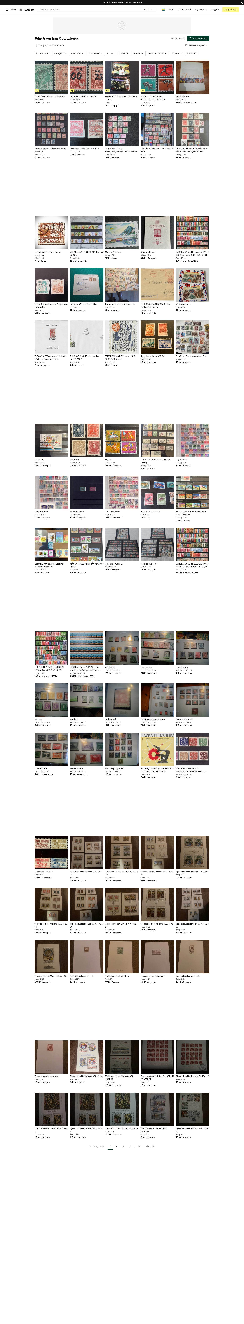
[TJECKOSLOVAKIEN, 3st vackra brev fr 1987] (86, 337)
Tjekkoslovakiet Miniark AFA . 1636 (51, 976)
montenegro (111, 667)
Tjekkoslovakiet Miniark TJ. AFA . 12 (192, 1076)
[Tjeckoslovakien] (122, 492)
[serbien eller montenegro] (157, 700)
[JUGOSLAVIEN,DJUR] (157, 492)
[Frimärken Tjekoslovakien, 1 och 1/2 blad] (157, 129)
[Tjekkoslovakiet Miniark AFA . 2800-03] (157, 1109)
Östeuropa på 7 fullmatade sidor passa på (50, 150)
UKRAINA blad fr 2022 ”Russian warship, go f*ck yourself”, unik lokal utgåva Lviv (84, 669)
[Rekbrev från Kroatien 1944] (86, 285)
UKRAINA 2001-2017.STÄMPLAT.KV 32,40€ (86, 253)
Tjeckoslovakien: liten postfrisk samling (155, 461)
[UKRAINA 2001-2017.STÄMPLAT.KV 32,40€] (86, 232)
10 (139, 1146)
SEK (171, 9)
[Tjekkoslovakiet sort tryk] (86, 956)
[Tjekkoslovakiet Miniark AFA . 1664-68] (192, 904)
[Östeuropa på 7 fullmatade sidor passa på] (51, 129)
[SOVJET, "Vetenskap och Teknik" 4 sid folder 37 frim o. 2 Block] (157, 749)
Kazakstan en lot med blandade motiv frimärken (191, 513)
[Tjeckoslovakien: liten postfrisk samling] (157, 440)
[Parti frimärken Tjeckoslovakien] (122, 285)
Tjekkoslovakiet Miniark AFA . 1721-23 (121, 925)
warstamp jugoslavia (114, 768)
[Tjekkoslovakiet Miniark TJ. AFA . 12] (192, 1057)
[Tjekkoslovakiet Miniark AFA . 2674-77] (192, 1109)
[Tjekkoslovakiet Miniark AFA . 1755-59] (86, 904)
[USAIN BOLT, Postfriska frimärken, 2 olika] (122, 77)
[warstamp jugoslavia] (122, 749)
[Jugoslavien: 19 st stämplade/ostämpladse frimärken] (122, 129)
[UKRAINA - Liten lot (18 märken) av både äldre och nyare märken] (192, 129)
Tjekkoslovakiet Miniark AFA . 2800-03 (154, 1130)
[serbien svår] (122, 700)
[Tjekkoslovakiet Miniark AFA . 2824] (122, 1109)
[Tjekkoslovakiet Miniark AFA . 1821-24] (86, 852)
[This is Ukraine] (192, 77)
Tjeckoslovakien (113, 511)
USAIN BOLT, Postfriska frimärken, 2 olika (121, 98)
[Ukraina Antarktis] (122, 232)
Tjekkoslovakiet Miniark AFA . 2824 (121, 1128)
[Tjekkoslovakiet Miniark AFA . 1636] (51, 956)
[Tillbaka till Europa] (36, 45)
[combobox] (93, 9)
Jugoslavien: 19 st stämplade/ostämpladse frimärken (121, 150)
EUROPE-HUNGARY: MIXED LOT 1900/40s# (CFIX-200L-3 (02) (49, 668)
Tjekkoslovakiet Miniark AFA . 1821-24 (86, 873)
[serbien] (51, 700)
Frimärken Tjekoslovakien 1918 (84, 148)
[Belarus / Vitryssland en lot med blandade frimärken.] (51, 544)
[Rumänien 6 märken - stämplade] (51, 77)
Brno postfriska (148, 252)
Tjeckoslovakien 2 (113, 564)
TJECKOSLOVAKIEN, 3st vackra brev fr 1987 (84, 357)
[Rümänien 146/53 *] (51, 852)
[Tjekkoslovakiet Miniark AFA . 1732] (157, 904)
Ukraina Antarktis (113, 252)
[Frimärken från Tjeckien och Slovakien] (51, 232)
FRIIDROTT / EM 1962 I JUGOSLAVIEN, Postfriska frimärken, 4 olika (153, 98)
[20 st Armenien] (192, 285)
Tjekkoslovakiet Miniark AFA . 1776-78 (122, 873)
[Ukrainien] (51, 440)
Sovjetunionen (41, 511)
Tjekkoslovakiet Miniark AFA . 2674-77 (192, 1130)
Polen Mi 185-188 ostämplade (84, 96)
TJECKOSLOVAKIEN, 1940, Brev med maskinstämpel (155, 305)
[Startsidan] (26, 9)
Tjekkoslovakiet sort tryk (81, 976)
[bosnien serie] (51, 749)
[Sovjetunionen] (51, 492)
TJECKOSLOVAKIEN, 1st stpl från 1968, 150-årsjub (120, 357)
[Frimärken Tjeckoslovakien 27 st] (192, 337)
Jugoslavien (181, 459)
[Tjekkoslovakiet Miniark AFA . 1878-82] (157, 852)
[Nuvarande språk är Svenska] (163, 9)
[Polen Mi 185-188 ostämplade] (86, 77)
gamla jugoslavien (184, 719)
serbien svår (111, 719)
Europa (42, 45)
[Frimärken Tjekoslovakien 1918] (86, 129)
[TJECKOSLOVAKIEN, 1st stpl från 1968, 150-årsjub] (122, 337)
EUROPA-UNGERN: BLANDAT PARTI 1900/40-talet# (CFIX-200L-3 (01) (192, 253)
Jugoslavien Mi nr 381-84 (152, 356)
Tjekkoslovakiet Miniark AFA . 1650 (192, 871)
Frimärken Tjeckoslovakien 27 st (191, 356)
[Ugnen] (122, 440)
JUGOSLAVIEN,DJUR (150, 511)
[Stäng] (241, 2)
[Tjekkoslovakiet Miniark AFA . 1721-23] (122, 904)
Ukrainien (39, 459)
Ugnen (108, 459)
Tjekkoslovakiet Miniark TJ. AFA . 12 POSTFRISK (157, 1077)
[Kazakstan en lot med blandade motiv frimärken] (192, 492)
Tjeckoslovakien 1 (149, 564)
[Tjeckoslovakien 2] (122, 544)
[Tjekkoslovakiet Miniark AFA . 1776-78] (122, 852)
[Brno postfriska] (157, 232)
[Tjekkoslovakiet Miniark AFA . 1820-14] (51, 904)
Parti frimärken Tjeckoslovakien (120, 304)
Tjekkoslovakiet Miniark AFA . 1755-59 (86, 925)
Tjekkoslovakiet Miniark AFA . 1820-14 (51, 925)
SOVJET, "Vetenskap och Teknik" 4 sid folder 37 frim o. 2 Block (157, 769)
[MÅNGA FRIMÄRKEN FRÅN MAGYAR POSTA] (86, 544)
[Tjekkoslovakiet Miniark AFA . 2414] (86, 1057)
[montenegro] (122, 648)
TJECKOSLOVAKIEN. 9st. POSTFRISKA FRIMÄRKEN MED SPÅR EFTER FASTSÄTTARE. (190, 770)
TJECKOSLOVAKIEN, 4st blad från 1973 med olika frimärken (50, 357)
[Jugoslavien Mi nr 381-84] (157, 337)
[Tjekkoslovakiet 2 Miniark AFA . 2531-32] (122, 1057)
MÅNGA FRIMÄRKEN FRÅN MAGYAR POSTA (86, 565)
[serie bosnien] (86, 749)
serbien (38, 719)
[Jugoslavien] (192, 440)
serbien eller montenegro (153, 719)
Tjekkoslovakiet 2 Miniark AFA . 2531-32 (119, 1077)
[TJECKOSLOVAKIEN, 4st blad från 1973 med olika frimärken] (51, 337)
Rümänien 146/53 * (44, 871)
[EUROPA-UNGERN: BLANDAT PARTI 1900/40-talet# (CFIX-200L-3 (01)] (192, 232)
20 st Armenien (183, 304)
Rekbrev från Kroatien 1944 (83, 304)
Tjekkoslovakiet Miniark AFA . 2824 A (51, 1130)
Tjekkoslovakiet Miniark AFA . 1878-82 (157, 873)
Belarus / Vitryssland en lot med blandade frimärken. (50, 565)
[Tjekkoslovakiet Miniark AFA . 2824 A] (51, 1109)
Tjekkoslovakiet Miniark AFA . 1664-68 (192, 925)
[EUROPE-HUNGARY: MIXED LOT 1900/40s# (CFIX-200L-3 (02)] (51, 648)
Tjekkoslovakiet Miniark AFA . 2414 (86, 1076)
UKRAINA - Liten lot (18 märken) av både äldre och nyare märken (192, 150)
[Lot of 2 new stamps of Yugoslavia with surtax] (51, 285)
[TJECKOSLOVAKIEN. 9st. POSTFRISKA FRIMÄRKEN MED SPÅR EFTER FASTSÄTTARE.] (192, 749)
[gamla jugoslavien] (192, 700)
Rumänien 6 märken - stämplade (50, 96)
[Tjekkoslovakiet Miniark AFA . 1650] (192, 852)
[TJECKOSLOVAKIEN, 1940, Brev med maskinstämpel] (157, 285)
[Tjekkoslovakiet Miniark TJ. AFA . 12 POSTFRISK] (157, 1057)
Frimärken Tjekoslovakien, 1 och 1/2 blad (157, 150)
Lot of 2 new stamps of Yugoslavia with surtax (51, 305)
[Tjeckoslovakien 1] (157, 544)
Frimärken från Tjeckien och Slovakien (48, 253)
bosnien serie (41, 768)
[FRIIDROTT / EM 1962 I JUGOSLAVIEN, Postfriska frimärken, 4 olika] (157, 77)
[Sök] (145, 9)
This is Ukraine (182, 96)
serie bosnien (76, 768)
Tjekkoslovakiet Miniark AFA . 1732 (157, 924)
